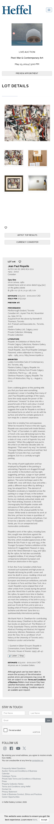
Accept (44, 820)
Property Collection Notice (12, 784)
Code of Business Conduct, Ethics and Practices (22, 794)
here (35, 820)
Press (4, 781)
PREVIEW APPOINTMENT (27, 73)
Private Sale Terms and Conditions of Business (21, 778)
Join (48, 720)
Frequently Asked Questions (13, 768)
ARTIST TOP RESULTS (27, 235)
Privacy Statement (9, 791)
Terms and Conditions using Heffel (16, 786)
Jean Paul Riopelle (18, 266)
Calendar (6, 773)
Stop (22, 656)
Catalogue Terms (9, 776)
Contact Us (6, 789)
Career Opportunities (10, 796)
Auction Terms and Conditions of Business (19, 771)
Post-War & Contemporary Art (27, 58)
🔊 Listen (13, 656)
